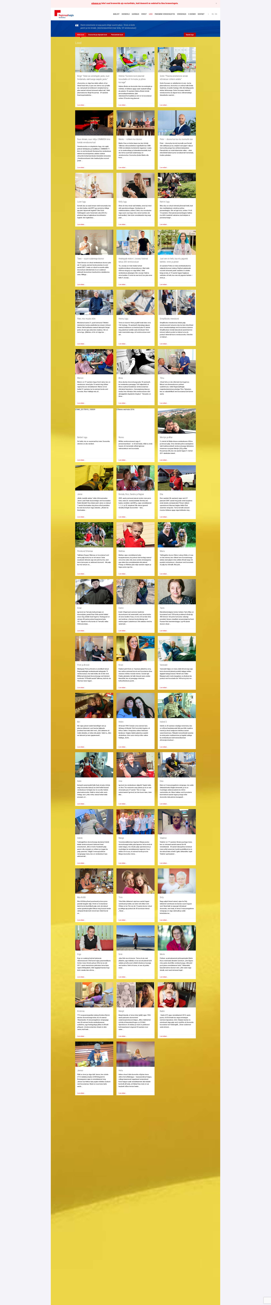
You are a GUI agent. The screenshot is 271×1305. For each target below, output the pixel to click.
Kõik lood (80, 35)
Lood (151, 14)
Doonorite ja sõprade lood (97, 35)
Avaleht (116, 14)
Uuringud (135, 14)
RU (213, 14)
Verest (144, 14)
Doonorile (126, 14)
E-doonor (192, 14)
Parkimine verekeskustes (165, 14)
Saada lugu (190, 35)
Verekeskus (181, 14)
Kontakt (201, 14)
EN (216, 14)
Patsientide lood (117, 35)
